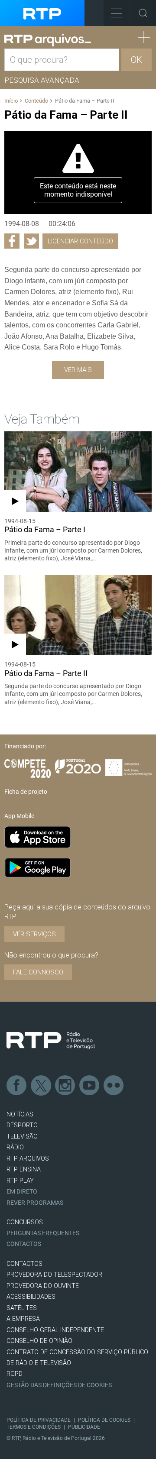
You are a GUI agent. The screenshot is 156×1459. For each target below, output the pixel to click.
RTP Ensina (23, 1169)
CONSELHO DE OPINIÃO (39, 1341)
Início (11, 100)
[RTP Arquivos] (47, 40)
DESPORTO (22, 1125)
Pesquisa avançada (41, 80)
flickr (114, 1085)
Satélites (21, 1308)
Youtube (89, 1085)
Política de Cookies (104, 1420)
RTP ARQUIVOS (27, 1158)
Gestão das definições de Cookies (59, 1385)
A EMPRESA (23, 1319)
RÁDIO (15, 1147)
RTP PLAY (20, 1180)
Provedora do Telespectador (54, 1274)
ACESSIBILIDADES (30, 1296)
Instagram (65, 1085)
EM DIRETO (21, 1191)
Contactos (23, 1244)
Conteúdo (36, 100)
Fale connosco (38, 972)
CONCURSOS (24, 1222)
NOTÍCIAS (19, 1114)
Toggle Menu (117, 13)
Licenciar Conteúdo (80, 241)
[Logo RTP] (50, 1040)
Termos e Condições (33, 1427)
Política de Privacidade (38, 1420)
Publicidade (84, 1427)
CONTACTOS (24, 1264)
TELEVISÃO (22, 1136)
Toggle (143, 13)
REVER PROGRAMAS (34, 1203)
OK (136, 60)
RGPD (14, 1374)
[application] (78, 172)
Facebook (16, 1085)
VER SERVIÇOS (34, 934)
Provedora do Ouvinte (42, 1286)
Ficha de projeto (25, 791)
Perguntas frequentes (42, 1233)
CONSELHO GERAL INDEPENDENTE (55, 1330)
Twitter (41, 1085)
